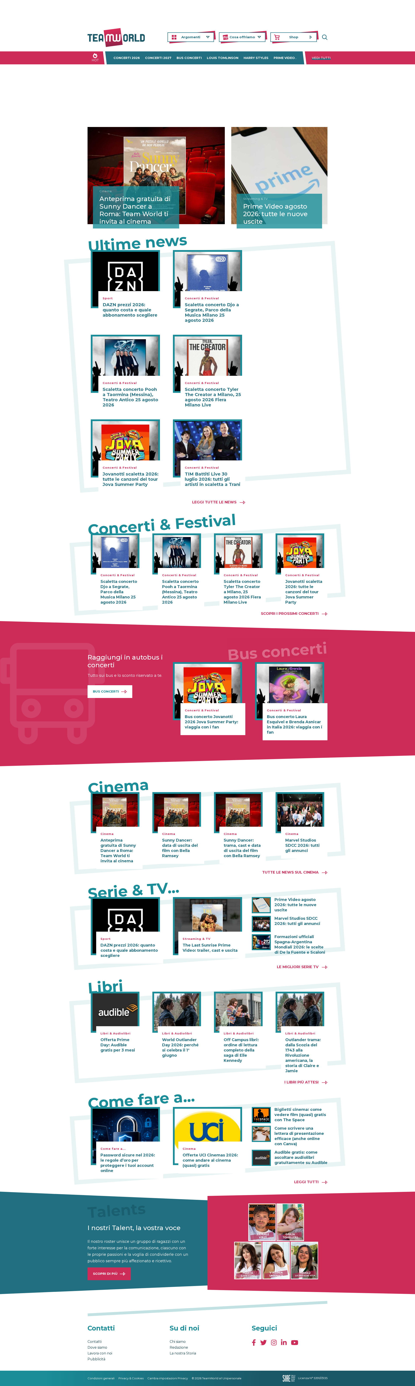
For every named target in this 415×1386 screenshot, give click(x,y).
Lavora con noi (100, 1353)
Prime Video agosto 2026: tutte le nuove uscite (275, 213)
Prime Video (284, 58)
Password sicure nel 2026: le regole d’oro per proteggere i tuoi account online (128, 1163)
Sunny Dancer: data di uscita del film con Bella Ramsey (180, 848)
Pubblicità (96, 1359)
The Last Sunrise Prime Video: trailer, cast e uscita (210, 948)
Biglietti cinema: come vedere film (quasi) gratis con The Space (300, 1114)
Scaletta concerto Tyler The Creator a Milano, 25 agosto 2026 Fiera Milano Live (213, 397)
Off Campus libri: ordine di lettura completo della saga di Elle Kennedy (241, 1050)
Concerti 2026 (126, 58)
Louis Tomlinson (222, 58)
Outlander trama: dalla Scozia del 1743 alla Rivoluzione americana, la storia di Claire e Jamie (303, 1055)
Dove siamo (97, 1347)
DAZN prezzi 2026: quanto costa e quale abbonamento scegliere (130, 310)
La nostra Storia (183, 1353)
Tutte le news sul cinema (290, 872)
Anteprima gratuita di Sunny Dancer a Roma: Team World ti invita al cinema (135, 210)
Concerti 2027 (158, 58)
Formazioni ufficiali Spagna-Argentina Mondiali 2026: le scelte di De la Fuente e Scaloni (300, 944)
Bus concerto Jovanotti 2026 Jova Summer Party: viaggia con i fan (211, 721)
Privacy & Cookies (131, 1378)
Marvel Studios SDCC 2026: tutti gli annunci (302, 845)
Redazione (179, 1347)
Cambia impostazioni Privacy (167, 1378)
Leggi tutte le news (214, 502)
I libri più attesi (301, 1082)
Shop (293, 37)
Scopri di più (105, 1274)
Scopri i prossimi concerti (290, 613)
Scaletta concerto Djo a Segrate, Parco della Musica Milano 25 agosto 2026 (212, 312)
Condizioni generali (101, 1378)
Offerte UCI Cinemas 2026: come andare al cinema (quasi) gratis (210, 1160)
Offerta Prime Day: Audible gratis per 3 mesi (118, 1045)
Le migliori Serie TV (298, 967)
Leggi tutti (306, 1182)
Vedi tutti (321, 58)
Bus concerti (189, 58)
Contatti (95, 1342)
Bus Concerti (106, 691)
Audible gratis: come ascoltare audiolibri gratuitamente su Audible (301, 1157)
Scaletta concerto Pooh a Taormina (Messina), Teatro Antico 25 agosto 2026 (130, 397)
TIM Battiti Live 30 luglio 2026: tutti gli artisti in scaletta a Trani (212, 479)
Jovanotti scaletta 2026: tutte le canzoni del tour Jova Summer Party (130, 479)
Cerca (324, 37)
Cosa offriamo (242, 37)
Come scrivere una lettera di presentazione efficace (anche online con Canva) (299, 1136)
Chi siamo (178, 1342)
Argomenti (190, 37)
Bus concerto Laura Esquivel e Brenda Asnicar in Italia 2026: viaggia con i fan (294, 724)
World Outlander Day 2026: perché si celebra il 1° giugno (180, 1047)
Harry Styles (256, 58)
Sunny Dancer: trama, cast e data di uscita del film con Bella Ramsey (242, 848)
